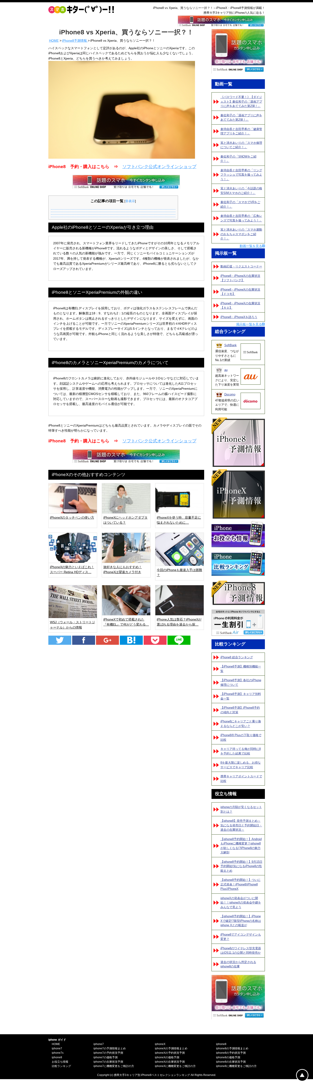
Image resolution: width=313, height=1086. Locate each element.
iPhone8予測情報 (75, 40)
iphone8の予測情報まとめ (232, 1048)
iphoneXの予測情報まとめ (171, 1048)
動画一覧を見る (251, 246)
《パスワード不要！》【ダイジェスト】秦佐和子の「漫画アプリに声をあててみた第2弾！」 (241, 101)
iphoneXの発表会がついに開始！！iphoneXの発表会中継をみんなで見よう (240, 902)
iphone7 (57, 1048)
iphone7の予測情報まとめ (109, 1048)
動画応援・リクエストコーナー (241, 266)
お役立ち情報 (60, 1061)
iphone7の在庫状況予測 (108, 1061)
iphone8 (57, 1057)
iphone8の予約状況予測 (231, 1052)
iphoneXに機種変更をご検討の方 (175, 1066)
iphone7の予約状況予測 (108, 1052)
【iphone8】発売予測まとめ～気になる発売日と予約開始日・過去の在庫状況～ (241, 825)
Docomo (229, 394)
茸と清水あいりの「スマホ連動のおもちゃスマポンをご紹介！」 (241, 234)
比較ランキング (61, 1066)
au (226, 370)
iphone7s (57, 1052)
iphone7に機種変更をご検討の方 (113, 1066)
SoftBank (230, 345)
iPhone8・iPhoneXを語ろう (238, 317)
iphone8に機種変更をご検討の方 (236, 1066)
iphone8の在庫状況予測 (231, 1061)
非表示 (130, 201)
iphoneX (160, 1044)
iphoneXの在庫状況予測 (170, 1061)
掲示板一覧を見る (249, 324)
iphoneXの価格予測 (167, 1057)
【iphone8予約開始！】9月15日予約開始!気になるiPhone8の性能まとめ (241, 866)
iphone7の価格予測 (105, 1057)
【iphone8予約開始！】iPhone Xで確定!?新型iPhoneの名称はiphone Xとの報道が (240, 921)
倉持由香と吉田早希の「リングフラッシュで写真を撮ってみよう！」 (241, 175)
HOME (54, 40)
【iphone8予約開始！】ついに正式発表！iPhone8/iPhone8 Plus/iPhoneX (240, 884)
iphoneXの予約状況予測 (170, 1052)
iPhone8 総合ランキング (236, 657)
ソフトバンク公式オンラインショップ (159, 166)
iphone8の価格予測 (228, 1057)
